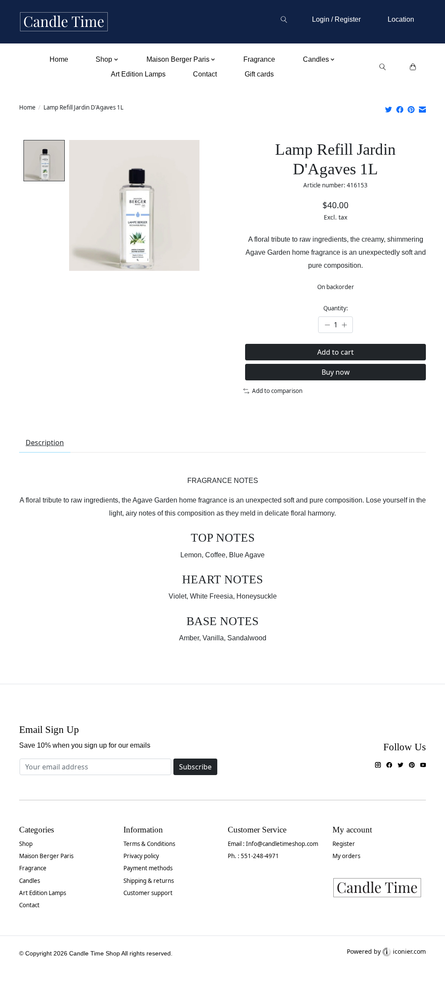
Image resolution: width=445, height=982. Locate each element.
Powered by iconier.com (386, 951)
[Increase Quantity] (344, 324)
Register (343, 844)
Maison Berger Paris (46, 856)
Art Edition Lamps (138, 74)
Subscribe (195, 767)
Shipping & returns (148, 881)
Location (401, 19)
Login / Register (336, 19)
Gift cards (259, 74)
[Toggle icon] (283, 19)
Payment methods (148, 868)
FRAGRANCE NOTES (222, 480)
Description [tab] (45, 442)
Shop (26, 844)
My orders (346, 856)
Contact (205, 74)
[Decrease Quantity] (327, 324)
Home (59, 59)
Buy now (336, 372)
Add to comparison (277, 391)
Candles (29, 881)
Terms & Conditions (149, 844)
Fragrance (259, 59)
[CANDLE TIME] (64, 22)
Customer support (148, 893)
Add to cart (335, 352)
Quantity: (335, 308)
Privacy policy (141, 856)
